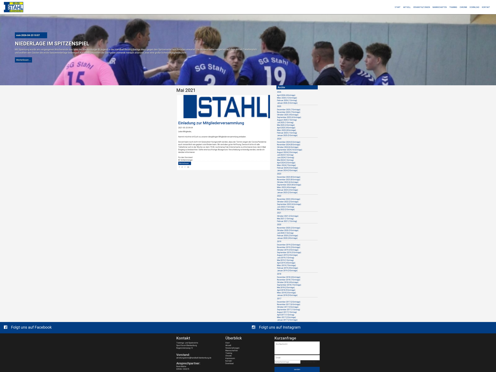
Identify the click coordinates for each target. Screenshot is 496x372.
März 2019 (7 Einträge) (286, 265)
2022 (279, 196)
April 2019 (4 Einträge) (286, 263)
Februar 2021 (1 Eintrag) (287, 221)
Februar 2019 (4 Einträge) (287, 268)
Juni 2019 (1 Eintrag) (285, 258)
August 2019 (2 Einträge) (287, 255)
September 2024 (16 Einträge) (289, 150)
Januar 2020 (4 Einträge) (287, 238)
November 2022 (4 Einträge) (288, 199)
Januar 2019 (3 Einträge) (287, 271)
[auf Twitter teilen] (182, 167)
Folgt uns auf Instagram (280, 327)
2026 (279, 92)
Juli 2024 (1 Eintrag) (285, 155)
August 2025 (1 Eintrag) (287, 120)
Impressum (230, 358)
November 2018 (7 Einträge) (288, 280)
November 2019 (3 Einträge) (288, 247)
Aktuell (228, 345)
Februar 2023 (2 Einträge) (287, 190)
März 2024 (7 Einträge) (286, 165)
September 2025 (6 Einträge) (289, 117)
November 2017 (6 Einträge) (288, 304)
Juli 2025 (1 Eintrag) (285, 122)
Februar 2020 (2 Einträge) (287, 236)
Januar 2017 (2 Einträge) (287, 320)
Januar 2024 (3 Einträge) (287, 170)
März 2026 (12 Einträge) (287, 98)
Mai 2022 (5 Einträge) (286, 209)
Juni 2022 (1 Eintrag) (285, 207)
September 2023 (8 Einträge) (289, 185)
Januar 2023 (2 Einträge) (287, 192)
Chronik (228, 356)
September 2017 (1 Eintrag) (288, 310)
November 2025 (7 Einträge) (288, 112)
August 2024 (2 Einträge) (287, 152)
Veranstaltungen (232, 348)
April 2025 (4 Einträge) (286, 128)
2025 (279, 106)
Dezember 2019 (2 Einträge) (288, 245)
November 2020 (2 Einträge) (288, 228)
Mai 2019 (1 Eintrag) (285, 260)
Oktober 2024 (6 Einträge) (287, 147)
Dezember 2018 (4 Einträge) (288, 277)
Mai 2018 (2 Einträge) (286, 287)
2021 (279, 213)
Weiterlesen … (23, 60)
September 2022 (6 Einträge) (289, 204)
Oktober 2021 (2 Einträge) (287, 216)
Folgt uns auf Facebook (31, 327)
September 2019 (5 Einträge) (289, 252)
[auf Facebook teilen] (179, 167)
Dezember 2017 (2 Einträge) (288, 302)
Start (227, 343)
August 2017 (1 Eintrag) (287, 312)
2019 (279, 241)
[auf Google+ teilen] (185, 167)
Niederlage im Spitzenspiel (52, 44)
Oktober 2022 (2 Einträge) (287, 202)
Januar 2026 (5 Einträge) (287, 103)
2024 (279, 139)
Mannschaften (231, 351)
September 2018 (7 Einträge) (289, 285)
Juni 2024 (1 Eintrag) (285, 157)
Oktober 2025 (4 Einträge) (287, 115)
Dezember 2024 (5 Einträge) (288, 142)
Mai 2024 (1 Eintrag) (285, 160)
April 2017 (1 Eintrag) (285, 315)
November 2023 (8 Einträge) (288, 180)
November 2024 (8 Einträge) (288, 145)
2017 (279, 299)
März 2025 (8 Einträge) (286, 130)
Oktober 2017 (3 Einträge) (287, 307)
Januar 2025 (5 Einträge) (287, 135)
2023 (279, 174)
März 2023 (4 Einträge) (286, 187)
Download (229, 363)
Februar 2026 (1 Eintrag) (287, 100)
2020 (279, 225)
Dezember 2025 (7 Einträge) (288, 110)
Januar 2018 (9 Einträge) (287, 295)
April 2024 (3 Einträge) (286, 163)
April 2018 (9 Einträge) (286, 290)
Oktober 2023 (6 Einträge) (287, 182)
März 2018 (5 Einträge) (286, 293)
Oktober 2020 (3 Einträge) (287, 230)
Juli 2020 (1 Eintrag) (285, 233)
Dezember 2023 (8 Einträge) (288, 177)
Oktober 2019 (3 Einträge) (287, 250)
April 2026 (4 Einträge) (286, 95)
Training (228, 353)
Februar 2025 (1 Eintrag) (287, 133)
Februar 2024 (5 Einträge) (287, 168)
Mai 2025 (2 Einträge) (286, 125)
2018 (279, 274)
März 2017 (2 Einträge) (286, 317)
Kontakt (228, 361)
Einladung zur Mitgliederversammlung (211, 123)
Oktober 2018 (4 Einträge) (287, 282)
